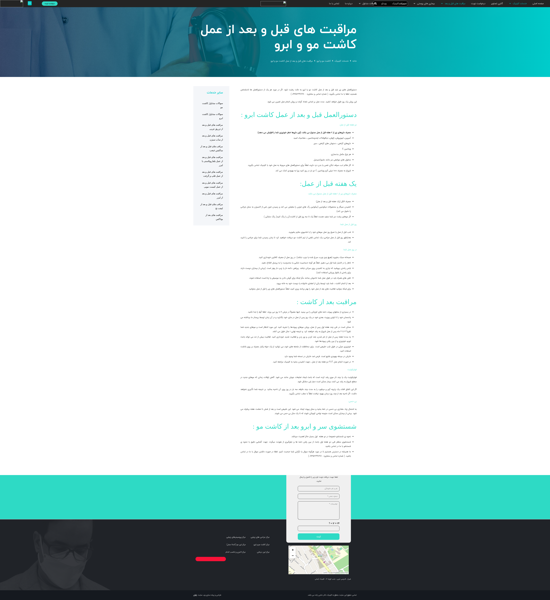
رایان (195, 595)
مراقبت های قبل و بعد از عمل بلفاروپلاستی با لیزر (212, 161)
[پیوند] (273, 3)
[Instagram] (37, 3)
